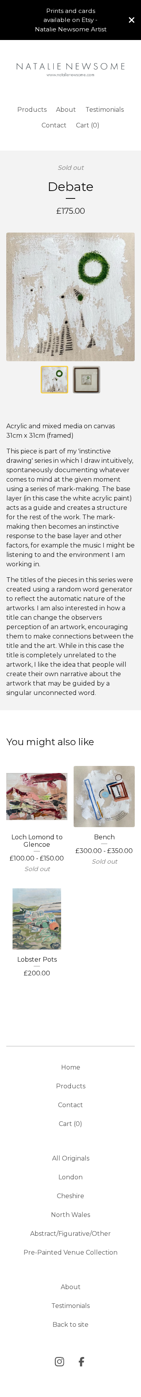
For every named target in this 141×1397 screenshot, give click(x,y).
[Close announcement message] (131, 20)
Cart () (87, 125)
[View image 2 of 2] (86, 379)
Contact (54, 125)
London (70, 1177)
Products (32, 109)
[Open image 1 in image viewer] (70, 297)
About (66, 109)
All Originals (70, 1158)
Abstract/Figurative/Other (70, 1233)
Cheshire (70, 1196)
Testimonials (104, 109)
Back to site (70, 1324)
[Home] (70, 69)
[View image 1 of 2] (54, 379)
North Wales (70, 1215)
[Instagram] (59, 1362)
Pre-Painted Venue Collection (71, 1252)
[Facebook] (81, 1362)
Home (70, 1067)
